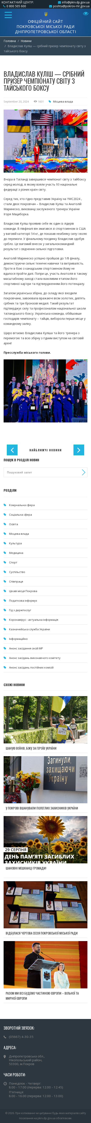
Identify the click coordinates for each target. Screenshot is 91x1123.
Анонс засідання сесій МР (26, 648)
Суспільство (17, 572)
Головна (10, 41)
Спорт (13, 562)
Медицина (16, 553)
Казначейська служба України (29, 629)
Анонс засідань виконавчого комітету (35, 658)
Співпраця (16, 581)
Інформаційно (18, 639)
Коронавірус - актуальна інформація (33, 620)
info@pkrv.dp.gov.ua (76, 2)
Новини (26, 41)
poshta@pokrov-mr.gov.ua (71, 6)
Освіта (13, 524)
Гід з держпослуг (20, 610)
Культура (15, 543)
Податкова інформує (23, 600)
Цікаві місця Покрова (23, 591)
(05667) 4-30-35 (21, 1036)
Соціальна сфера (20, 514)
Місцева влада (63, 101)
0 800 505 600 (16, 6)
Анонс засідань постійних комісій (31, 667)
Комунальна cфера (22, 505)
